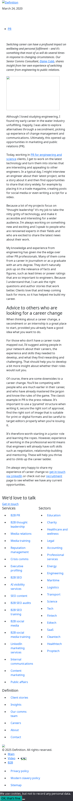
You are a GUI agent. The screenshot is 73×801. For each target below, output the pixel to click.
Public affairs (19, 682)
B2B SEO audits (21, 603)
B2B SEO (16, 577)
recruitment (54, 476)
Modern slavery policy (25, 778)
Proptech (53, 651)
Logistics (53, 587)
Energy (52, 566)
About (15, 730)
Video (11, 758)
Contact (16, 737)
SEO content (19, 596)
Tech (50, 608)
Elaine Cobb (47, 61)
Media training (20, 541)
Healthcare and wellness (57, 531)
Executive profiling (17, 568)
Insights (16, 705)
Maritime (53, 580)
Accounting (54, 548)
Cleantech (53, 637)
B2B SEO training (16, 612)
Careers (16, 723)
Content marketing (18, 673)
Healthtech (54, 644)
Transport (53, 594)
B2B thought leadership (19, 524)
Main (11, 754)
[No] (23, 799)
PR (9, 29)
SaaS (50, 630)
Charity (52, 522)
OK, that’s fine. (11, 798)
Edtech (51, 623)
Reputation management (20, 550)
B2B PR (15, 515)
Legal (50, 541)
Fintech (52, 616)
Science (52, 601)
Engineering (55, 573)
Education (54, 515)
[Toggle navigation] (68, 5)
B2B (10, 762)
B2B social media (17, 623)
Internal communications (22, 661)
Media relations (21, 534)
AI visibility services (18, 587)
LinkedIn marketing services (18, 648)
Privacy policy (20, 771)
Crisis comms (20, 559)
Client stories (19, 697)
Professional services (55, 557)
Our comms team (19, 714)
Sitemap (16, 785)
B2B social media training (20, 635)
